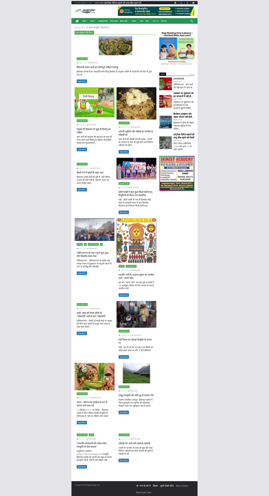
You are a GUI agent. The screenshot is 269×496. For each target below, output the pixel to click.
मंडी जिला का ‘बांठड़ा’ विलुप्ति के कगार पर (135, 341)
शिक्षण (155, 485)
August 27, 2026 (177, 81)
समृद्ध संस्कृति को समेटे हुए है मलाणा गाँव (136, 395)
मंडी (85, 244)
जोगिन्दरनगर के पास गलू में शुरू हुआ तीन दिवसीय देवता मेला (92, 254)
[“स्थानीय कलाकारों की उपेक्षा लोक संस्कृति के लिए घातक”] (94, 430)
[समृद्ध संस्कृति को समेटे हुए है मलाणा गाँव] (136, 373)
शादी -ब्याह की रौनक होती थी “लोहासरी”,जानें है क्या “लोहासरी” (91, 314)
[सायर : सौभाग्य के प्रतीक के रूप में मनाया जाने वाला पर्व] (94, 376)
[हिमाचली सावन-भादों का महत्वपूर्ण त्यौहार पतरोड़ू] (115, 45)
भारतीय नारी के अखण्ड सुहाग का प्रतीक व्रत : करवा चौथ (136, 276)
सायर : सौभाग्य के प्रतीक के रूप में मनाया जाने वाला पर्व (92, 403)
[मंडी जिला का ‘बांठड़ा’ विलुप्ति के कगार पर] (136, 314)
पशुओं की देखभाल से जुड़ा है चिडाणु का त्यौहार (94, 130)
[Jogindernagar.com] (77, 21)
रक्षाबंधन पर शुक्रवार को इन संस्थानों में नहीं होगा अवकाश (183, 95)
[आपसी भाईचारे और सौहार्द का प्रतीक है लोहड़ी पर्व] (136, 103)
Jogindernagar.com (93, 485)
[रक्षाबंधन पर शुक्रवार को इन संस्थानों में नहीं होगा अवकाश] (165, 101)
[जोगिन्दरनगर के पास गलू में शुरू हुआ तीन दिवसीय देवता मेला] (94, 229)
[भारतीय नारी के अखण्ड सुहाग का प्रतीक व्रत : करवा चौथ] (136, 240)
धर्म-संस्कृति (80, 244)
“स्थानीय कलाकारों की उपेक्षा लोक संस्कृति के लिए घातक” (91, 445)
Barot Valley (182, 485)
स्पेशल (141, 21)
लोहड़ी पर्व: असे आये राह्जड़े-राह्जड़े (134, 443)
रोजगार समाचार (114, 21)
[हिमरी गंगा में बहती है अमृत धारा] (94, 159)
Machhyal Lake (143, 492)
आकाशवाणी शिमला (103, 21)
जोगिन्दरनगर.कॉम (94, 63)
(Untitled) (178, 78)
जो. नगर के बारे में (143, 485)
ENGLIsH (156, 21)
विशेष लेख (91, 435)
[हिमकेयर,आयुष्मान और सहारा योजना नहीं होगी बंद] (165, 122)
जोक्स (146, 21)
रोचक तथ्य (164, 21)
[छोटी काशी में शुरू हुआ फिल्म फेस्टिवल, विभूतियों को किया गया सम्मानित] (136, 169)
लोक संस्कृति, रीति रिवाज (82, 58)
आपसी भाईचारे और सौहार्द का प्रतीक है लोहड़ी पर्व (136, 133)
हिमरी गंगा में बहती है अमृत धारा (90, 172)
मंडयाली (134, 21)
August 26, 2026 (177, 140)
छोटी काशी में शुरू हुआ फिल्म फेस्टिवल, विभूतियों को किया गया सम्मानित (136, 193)
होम (101, 244)
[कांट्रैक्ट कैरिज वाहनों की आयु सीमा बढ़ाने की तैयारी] (165, 142)
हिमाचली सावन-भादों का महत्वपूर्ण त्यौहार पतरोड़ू (97, 67)
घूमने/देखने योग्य (167, 485)
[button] (87, 21)
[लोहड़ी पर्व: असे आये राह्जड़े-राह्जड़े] (136, 430)
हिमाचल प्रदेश (123, 21)
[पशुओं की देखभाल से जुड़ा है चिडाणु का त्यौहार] (94, 102)
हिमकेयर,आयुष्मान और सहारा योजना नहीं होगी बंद (182, 115)
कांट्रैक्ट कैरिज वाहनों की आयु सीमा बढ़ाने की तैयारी (183, 136)
